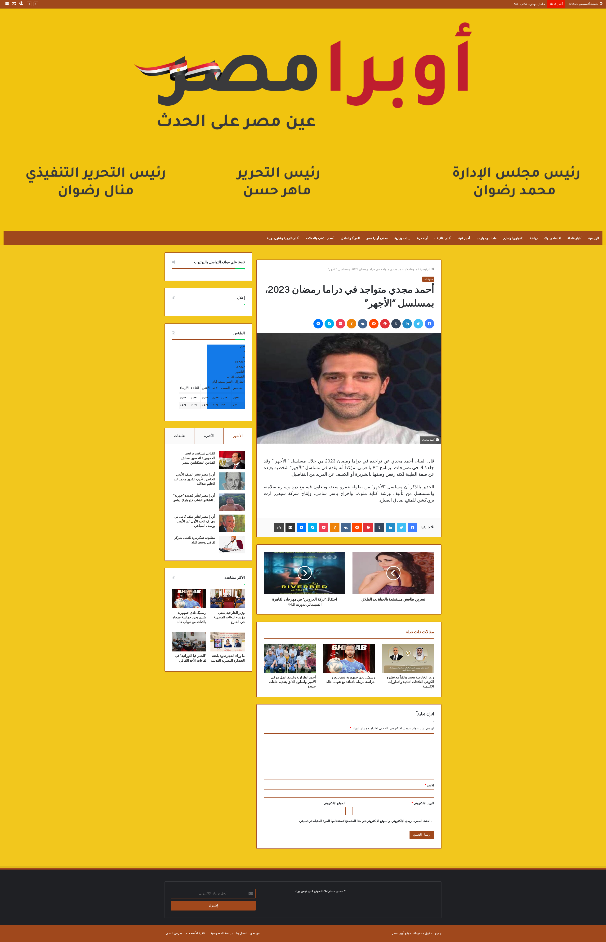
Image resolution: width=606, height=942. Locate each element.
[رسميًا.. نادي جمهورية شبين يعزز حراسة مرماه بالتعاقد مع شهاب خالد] (349, 658)
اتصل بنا (241, 933)
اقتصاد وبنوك (552, 238)
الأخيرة (209, 436)
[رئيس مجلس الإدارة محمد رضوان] (303, 115)
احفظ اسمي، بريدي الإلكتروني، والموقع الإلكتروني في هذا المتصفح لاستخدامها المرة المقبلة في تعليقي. (364, 821)
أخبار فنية (464, 238)
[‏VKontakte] (362, 323)
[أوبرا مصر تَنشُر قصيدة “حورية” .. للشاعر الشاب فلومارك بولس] (232, 502)
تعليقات (179, 436)
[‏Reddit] (374, 323)
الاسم (429, 785)
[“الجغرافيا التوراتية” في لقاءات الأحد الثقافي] (189, 641)
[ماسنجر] (318, 323)
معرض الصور (174, 933)
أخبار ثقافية (444, 238)
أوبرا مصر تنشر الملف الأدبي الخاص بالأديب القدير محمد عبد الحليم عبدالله (194, 479)
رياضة (534, 238)
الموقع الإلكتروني (335, 803)
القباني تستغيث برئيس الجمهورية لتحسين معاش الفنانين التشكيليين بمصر (198, 458)
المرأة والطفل (350, 238)
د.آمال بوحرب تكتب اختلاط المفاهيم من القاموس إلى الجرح (507, 4)
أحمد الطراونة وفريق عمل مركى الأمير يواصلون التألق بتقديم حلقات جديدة (292, 682)
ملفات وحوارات (487, 238)
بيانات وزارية (402, 238)
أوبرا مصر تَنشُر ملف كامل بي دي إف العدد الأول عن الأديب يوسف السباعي (194, 521)
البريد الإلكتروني (423, 803)
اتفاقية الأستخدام (196, 933)
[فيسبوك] (429, 323)
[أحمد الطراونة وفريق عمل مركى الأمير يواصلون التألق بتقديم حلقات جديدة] (290, 658)
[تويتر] (418, 323)
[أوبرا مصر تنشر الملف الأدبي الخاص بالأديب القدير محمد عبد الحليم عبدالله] (232, 481)
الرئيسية (593, 238)
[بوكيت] (340, 323)
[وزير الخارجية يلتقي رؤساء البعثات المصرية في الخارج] (227, 598)
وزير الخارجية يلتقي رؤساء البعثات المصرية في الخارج (229, 617)
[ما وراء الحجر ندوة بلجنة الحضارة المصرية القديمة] (227, 641)
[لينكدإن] (407, 323)
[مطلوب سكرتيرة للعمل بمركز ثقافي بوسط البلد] (232, 544)
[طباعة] (279, 527)
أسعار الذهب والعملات (320, 238)
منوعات (412, 269)
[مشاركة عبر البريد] (290, 527)
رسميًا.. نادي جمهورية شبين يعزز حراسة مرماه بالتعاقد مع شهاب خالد (189, 617)
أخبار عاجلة (574, 238)
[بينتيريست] (385, 323)
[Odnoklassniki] (351, 323)
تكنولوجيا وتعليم (513, 238)
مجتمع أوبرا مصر (377, 238)
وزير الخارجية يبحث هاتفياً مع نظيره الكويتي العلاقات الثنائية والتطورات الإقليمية (410, 682)
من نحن (255, 933)
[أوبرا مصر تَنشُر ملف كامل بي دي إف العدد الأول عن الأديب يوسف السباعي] (232, 523)
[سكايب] (329, 323)
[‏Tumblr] (396, 323)
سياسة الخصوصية (221, 933)
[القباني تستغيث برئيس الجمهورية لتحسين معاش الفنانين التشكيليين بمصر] (232, 460)
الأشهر (238, 436)
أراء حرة (422, 238)
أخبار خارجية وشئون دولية (283, 238)
